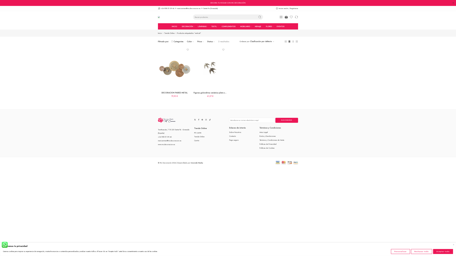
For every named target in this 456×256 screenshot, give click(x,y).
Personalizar (400, 251)
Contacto (232, 136)
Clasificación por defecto (261, 41)
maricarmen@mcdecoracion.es (169, 140)
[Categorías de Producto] (281, 17)
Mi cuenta (197, 132)
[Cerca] (453, 244)
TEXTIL (214, 26)
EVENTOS (280, 26)
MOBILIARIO (245, 26)
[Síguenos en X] (195, 120)
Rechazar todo (421, 251)
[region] (228, 249)
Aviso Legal (263, 132)
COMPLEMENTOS (228, 26)
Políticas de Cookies (267, 148)
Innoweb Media (197, 163)
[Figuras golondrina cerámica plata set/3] (210, 67)
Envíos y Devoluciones (267, 136)
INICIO (174, 26)
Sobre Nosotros (235, 132)
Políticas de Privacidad (267, 144)
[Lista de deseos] (188, 50)
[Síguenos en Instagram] (206, 120)
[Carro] (286, 17)
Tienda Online (169, 33)
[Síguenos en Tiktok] (210, 120)
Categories (178, 41)
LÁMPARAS (202, 26)
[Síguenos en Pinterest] (202, 120)
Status (210, 41)
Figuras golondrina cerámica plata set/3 (210, 92)
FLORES (269, 26)
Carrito (196, 140)
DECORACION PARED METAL (175, 92)
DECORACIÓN (187, 26)
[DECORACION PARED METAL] (174, 67)
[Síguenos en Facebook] (198, 120)
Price (199, 41)
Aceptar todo (443, 251)
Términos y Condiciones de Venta (271, 140)
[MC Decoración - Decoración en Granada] (165, 17)
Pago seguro (234, 140)
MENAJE (258, 26)
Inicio (160, 33)
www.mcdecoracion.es (166, 144)
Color (189, 41)
